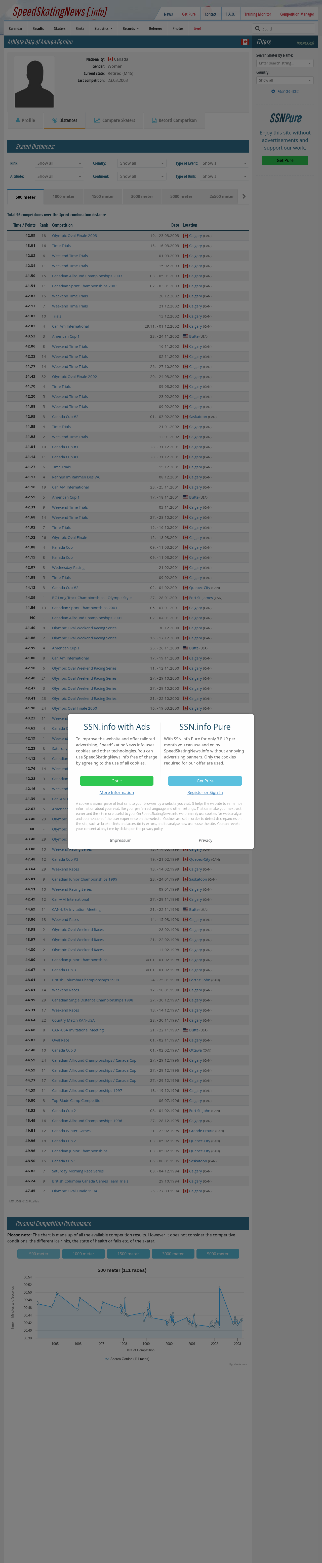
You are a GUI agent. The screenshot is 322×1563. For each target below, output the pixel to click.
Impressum (121, 840)
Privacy (205, 840)
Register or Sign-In (205, 792)
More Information (117, 792)
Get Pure (205, 781)
